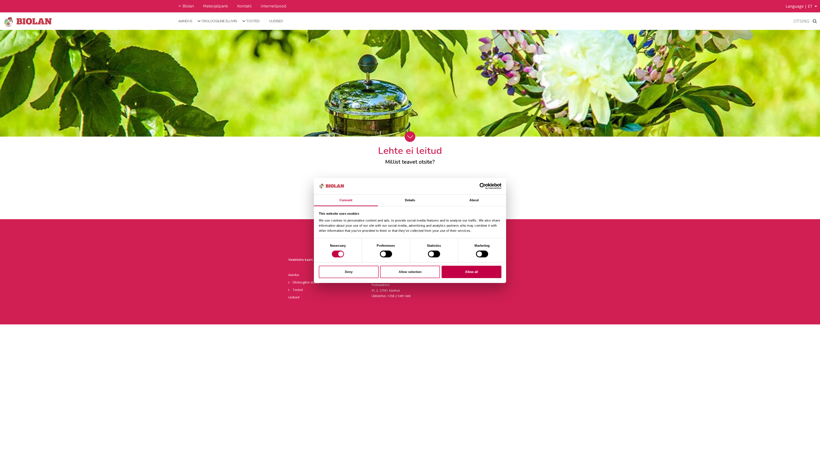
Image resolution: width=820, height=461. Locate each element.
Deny (349, 272)
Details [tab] (410, 200)
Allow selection (410, 272)
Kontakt (244, 6)
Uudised (276, 21)
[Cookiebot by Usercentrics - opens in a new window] (482, 186)
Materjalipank (215, 6)
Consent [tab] (346, 200)
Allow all (471, 272)
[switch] (386, 254)
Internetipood (273, 6)
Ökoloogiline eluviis (219, 21)
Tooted (253, 21)
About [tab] (474, 200)
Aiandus (185, 21)
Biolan (188, 6)
